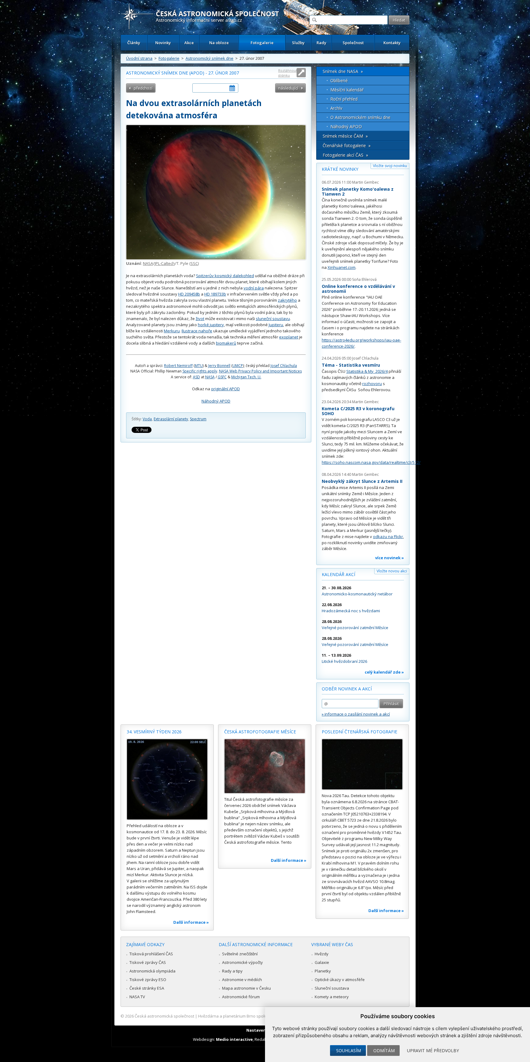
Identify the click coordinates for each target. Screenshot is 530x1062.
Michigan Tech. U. (246, 377)
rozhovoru (372, 383)
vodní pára (254, 288)
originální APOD (225, 389)
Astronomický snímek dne (209, 58)
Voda (147, 419)
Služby (298, 42)
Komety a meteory (332, 996)
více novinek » (389, 557)
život (200, 318)
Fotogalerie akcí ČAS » (345, 155)
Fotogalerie (262, 42)
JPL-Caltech (165, 263)
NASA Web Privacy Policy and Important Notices (260, 371)
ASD (196, 377)
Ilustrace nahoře (197, 331)
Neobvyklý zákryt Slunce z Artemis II (362, 481)
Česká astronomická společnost (164, 1016)
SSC (194, 263)
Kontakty (392, 42)
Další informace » (191, 922)
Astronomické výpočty (242, 962)
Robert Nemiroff (178, 365)
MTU (199, 365)
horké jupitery (211, 324)
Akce (189, 42)
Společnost (353, 42)
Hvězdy (321, 954)
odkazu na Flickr (388, 536)
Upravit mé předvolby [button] (433, 1050)
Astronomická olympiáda (152, 971)
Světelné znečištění (240, 954)
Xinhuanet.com (341, 267)
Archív (336, 108)
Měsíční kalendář (347, 90)
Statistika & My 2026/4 (367, 371)
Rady (321, 42)
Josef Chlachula (284, 365)
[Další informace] (167, 779)
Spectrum (198, 419)
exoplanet (288, 337)
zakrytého (287, 300)
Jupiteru (276, 324)
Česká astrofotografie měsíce (260, 732)
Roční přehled (344, 99)
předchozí (143, 88)
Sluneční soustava (332, 988)
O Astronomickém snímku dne (360, 117)
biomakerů (226, 343)
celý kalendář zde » (384, 672)
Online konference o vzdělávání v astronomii (358, 288)
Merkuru (172, 331)
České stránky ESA (146, 988)
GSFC (222, 377)
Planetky (323, 971)
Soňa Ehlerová (364, 279)
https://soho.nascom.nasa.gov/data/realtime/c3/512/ (371, 462)
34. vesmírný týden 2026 (154, 732)
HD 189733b (215, 294)
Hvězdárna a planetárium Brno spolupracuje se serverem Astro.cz (259, 1016)
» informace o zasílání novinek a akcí (356, 714)
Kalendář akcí (338, 574)
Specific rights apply (199, 371)
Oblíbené (339, 80)
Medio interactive (234, 1039)
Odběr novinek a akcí (347, 689)
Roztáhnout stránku (287, 72)
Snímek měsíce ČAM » (345, 136)
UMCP (237, 365)
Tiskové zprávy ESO (147, 979)
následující (288, 88)
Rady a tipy (232, 971)
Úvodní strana (139, 58)
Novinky (163, 42)
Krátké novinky (340, 169)
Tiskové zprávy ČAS (147, 962)
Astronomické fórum (241, 996)
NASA (148, 263)
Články (133, 42)
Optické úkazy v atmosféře (340, 979)
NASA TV (137, 996)
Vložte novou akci (392, 571)
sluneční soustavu (273, 318)
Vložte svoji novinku (390, 165)
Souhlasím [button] (348, 1050)
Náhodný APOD (216, 401)
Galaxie (322, 962)
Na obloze (219, 42)
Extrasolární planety (171, 419)
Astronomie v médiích (242, 979)
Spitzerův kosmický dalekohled (225, 275)
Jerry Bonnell (219, 365)
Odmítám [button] (384, 1050)
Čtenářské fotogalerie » (347, 145)
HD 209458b (189, 294)
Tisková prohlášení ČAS (151, 954)
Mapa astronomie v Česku (246, 988)
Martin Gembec (365, 182)
